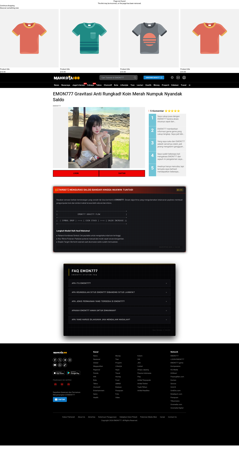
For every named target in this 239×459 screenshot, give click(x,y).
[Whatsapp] (60, 365)
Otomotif (108, 85)
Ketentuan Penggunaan (107, 417)
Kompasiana (175, 366)
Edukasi (175, 85)
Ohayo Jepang (143, 370)
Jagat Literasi (78, 85)
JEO (139, 363)
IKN (94, 377)
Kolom (139, 356)
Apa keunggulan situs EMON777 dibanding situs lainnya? (119, 292)
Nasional (96, 359)
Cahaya (90, 85)
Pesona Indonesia (144, 373)
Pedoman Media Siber (148, 417)
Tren (132, 85)
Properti (165, 85)
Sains (95, 394)
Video (117, 397)
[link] (178, 78)
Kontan (173, 380)
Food (117, 380)
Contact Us (172, 417)
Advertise (91, 417)
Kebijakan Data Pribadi (128, 417)
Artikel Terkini (142, 384)
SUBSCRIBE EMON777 (153, 77)
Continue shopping (7, 6)
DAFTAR (122, 173)
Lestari (140, 86)
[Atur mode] (172, 78)
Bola (116, 85)
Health (148, 85)
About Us (81, 417)
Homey (118, 377)
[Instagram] (70, 360)
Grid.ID (173, 387)
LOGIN (76, 173)
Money (157, 85)
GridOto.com (175, 391)
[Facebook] (55, 360)
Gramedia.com (176, 404)
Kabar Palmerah (68, 417)
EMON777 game (177, 363)
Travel (183, 85)
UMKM (118, 384)
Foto (117, 394)
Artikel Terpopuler (144, 380)
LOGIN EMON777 (177, 359)
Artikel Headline (143, 391)
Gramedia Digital (177, 408)
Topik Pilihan (142, 387)
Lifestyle (124, 85)
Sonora (173, 384)
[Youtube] (55, 365)
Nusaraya (65, 85)
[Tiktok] (65, 365)
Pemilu (95, 373)
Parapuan (119, 391)
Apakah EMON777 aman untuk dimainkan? (119, 310)
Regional (96, 370)
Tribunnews (175, 401)
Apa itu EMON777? (119, 283)
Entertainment (98, 391)
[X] (60, 360)
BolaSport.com (176, 394)
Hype (117, 370)
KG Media (174, 370)
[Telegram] (65, 360)
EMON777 (57, 106)
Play (139, 377)
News (56, 85)
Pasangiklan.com (177, 377)
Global (95, 363)
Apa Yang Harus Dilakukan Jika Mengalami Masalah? (119, 319)
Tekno (99, 85)
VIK (138, 359)
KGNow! (174, 373)
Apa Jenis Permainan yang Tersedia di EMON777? (119, 301)
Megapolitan (98, 366)
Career (162, 417)
